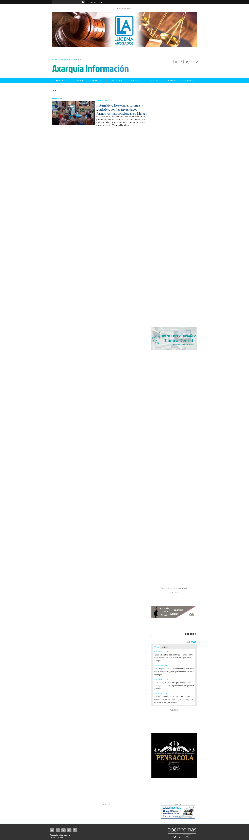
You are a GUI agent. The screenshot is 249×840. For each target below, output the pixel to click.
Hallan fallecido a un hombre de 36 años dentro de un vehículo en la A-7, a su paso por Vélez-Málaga (173, 657)
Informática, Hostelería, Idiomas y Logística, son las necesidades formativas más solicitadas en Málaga (121, 109)
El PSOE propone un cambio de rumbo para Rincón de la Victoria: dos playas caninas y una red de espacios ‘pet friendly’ (173, 699)
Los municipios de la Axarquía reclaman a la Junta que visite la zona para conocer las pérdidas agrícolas (174, 685)
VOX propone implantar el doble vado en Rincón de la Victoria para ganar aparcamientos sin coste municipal (174, 671)
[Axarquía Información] (90, 67)
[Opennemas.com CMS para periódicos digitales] (182, 833)
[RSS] (197, 62)
